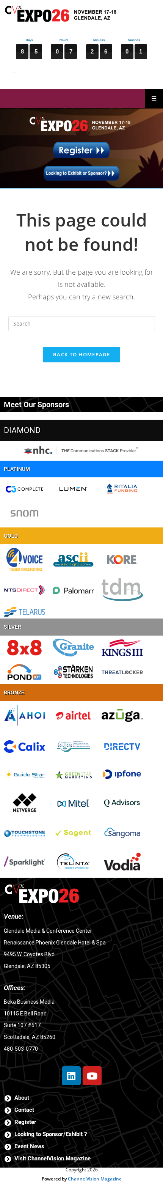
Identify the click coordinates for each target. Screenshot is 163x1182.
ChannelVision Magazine (95, 1179)
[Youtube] (92, 1075)
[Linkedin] (71, 1075)
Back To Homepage (81, 354)
